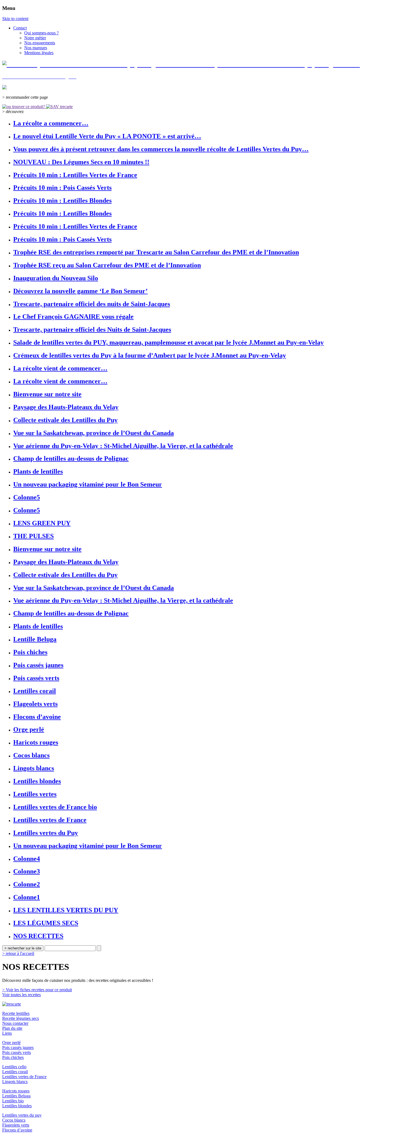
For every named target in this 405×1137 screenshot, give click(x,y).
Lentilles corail (15, 1071)
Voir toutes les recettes (21, 994)
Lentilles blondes (17, 1105)
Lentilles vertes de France (24, 1076)
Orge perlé (11, 1042)
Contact (20, 28)
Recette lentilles (15, 1013)
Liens (7, 1033)
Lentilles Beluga (16, 1096)
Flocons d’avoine (17, 1130)
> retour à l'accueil (18, 953)
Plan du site (12, 1028)
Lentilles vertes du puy (22, 1115)
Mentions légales (38, 52)
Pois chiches (13, 1057)
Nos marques (35, 47)
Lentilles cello (14, 1066)
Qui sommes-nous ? (41, 33)
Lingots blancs (15, 1081)
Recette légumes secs (20, 1018)
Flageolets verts (15, 1125)
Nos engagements (39, 42)
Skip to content (15, 18)
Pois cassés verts (16, 1052)
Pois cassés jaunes (18, 1047)
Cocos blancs (13, 1120)
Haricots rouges (15, 1091)
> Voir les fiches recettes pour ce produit (37, 989)
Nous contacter (15, 1023)
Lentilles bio (13, 1100)
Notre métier (35, 37)
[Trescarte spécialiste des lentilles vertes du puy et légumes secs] (11, 1004)
